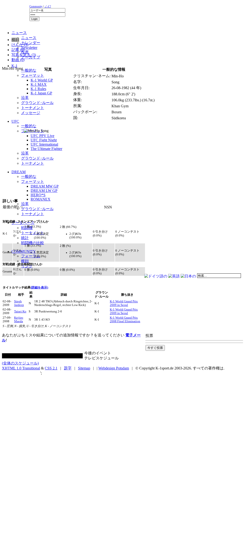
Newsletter (29, 48)
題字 (68, 368)
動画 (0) (17, 60)
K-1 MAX (39, 84)
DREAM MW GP (45, 186)
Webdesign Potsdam (113, 368)
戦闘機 (27, 228)
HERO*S (38, 195)
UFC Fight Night (44, 140)
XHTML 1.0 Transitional (21, 368)
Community (36, 6)
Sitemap (84, 368)
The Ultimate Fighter (46, 149)
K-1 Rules (38, 89)
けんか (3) (19, 45)
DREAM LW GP (44, 191)
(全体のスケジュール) (20, 363)
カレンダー (30, 43)
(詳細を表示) (39, 287)
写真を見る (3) (23, 55)
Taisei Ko (20, 311)
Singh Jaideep (19, 303)
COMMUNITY (23, 251)
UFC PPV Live (42, 136)
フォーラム (30, 256)
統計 (25, 238)
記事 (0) (17, 50)
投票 (25, 52)
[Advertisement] (60, 35)
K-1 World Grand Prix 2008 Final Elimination (125, 319)
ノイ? (48, 6)
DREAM (18, 172)
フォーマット (32, 75)
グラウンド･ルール (37, 103)
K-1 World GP (42, 80)
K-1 (14, 66)
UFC (15, 121)
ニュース (28, 38)
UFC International (44, 144)
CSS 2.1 (51, 368)
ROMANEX (40, 199)
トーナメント (32, 108)
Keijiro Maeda (18, 319)
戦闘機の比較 (32, 243)
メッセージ (30, 113)
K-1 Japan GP (41, 93)
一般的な (28, 70)
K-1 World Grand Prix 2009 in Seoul (124, 303)
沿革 (25, 98)
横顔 (25, 261)
